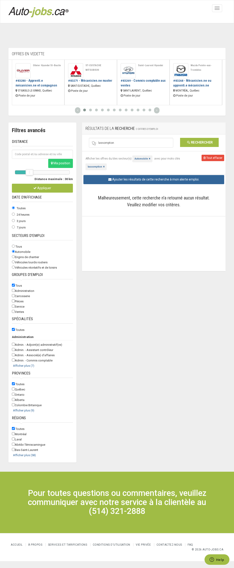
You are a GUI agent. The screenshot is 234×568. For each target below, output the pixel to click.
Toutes (21, 208)
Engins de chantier (27, 257)
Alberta (19, 400)
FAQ (190, 544)
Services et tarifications (67, 544)
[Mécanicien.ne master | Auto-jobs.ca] (75, 70)
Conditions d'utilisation (111, 544)
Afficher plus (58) (24, 455)
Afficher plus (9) (23, 410)
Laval (18, 439)
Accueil (17, 544)
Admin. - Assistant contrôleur (34, 350)
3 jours (21, 221)
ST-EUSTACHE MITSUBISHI (93, 67)
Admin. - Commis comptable (34, 360)
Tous (19, 246)
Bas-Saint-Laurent (26, 450)
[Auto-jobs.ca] (38, 12)
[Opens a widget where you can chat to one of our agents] (216, 560)
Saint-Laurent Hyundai (150, 65)
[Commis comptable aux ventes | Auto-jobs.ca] (128, 70)
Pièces (19, 301)
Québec (20, 389)
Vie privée (144, 544)
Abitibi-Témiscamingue (30, 444)
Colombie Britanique (28, 405)
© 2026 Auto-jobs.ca (207, 549)
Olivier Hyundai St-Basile (47, 65)
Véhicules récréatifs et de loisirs (36, 267)
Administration (24, 291)
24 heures (23, 214)
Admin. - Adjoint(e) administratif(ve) (38, 344)
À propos (35, 544)
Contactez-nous (169, 544)
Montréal (21, 434)
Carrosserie (22, 296)
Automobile (22, 252)
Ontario (19, 394)
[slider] (29, 172)
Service (19, 306)
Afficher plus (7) (23, 365)
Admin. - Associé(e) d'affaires (35, 355)
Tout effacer (214, 158)
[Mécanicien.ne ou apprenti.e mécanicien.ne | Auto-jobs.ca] (180, 70)
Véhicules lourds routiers (31, 262)
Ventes (19, 312)
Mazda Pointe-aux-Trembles (201, 67)
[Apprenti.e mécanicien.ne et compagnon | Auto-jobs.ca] (23, 70)
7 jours (21, 227)
